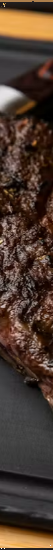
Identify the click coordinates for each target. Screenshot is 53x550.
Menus (32, 4)
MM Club (40, 548)
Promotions (36, 4)
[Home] (4, 5)
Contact (36, 548)
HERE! (33, 1)
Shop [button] (40, 4)
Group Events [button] (27, 4)
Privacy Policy (28, 548)
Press (25, 548)
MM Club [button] (49, 548)
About (22, 548)
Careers (33, 548)
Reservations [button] (49, 4)
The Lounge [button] (18, 4)
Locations (23, 4)
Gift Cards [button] (43, 4)
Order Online (44, 548)
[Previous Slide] (2, 277)
